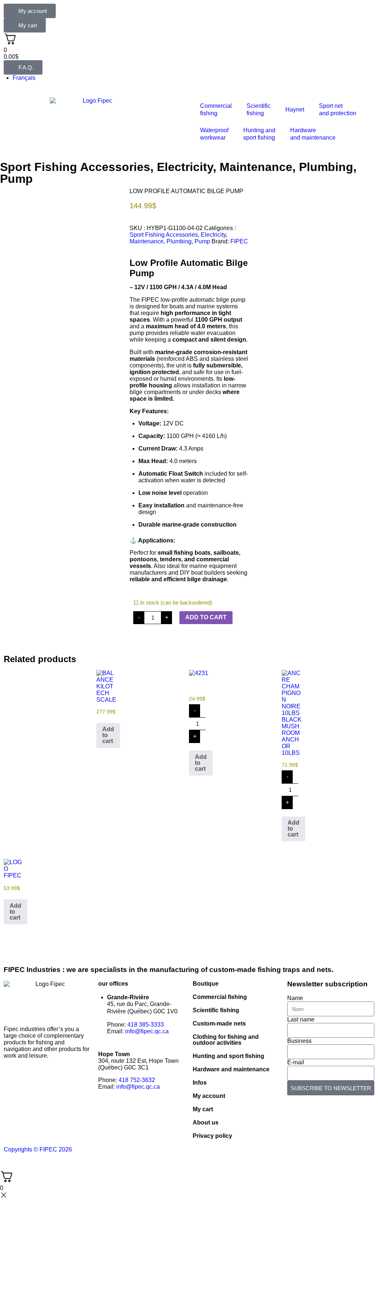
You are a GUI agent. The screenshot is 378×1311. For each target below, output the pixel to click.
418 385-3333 (145, 1024)
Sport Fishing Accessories (75, 167)
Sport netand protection (337, 109)
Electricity (185, 167)
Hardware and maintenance (231, 1069)
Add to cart (206, 617)
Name (295, 998)
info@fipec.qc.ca (147, 1031)
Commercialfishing (216, 109)
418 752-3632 (136, 1080)
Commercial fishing (220, 997)
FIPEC (239, 241)
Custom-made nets (219, 1023)
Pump (16, 178)
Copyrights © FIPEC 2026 (38, 1149)
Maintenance (256, 167)
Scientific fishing (216, 1010)
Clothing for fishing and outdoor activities (226, 1040)
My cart (203, 1109)
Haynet (294, 109)
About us (206, 1122)
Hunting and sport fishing (259, 134)
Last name (301, 1019)
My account (209, 1096)
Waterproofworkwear (214, 134)
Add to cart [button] (108, 735)
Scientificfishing (259, 109)
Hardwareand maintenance (313, 134)
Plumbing (326, 167)
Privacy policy (212, 1136)
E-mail (295, 1062)
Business (299, 1041)
